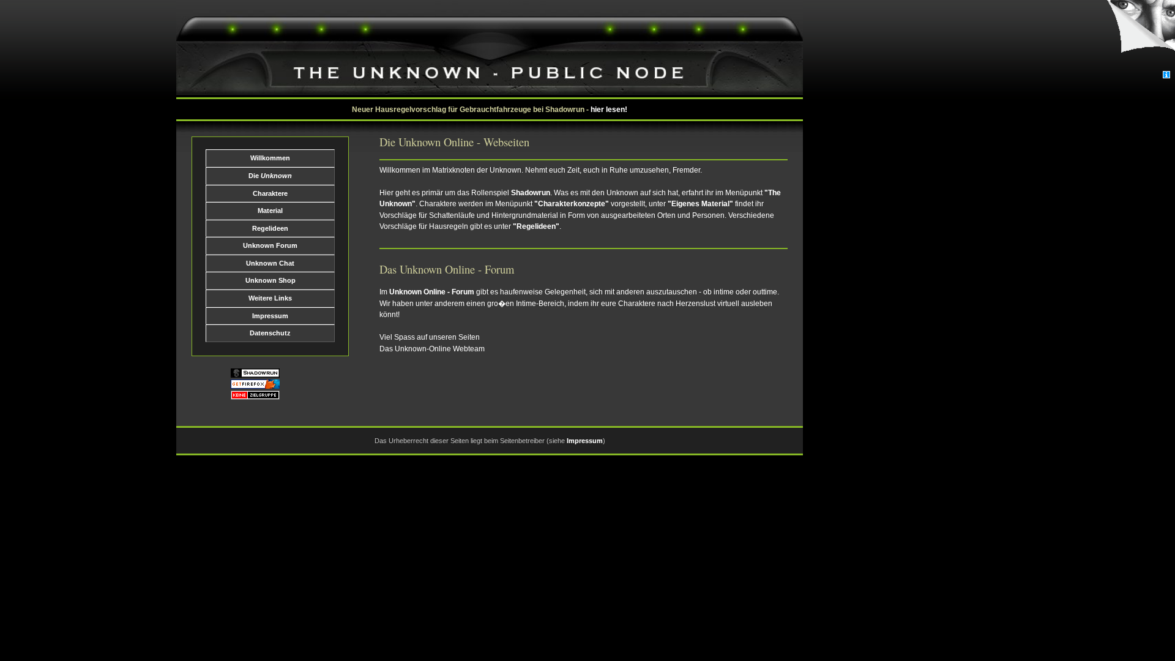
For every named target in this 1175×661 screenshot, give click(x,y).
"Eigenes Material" (700, 204)
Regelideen (270, 228)
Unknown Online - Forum (431, 292)
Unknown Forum (270, 245)
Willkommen (270, 158)
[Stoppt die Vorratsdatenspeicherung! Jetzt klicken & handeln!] (1140, 35)
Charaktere (270, 193)
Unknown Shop (270, 280)
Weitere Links (270, 298)
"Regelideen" (536, 226)
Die (270, 175)
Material (270, 210)
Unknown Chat (270, 263)
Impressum (270, 315)
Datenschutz (270, 333)
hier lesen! (609, 109)
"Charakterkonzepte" (571, 204)
